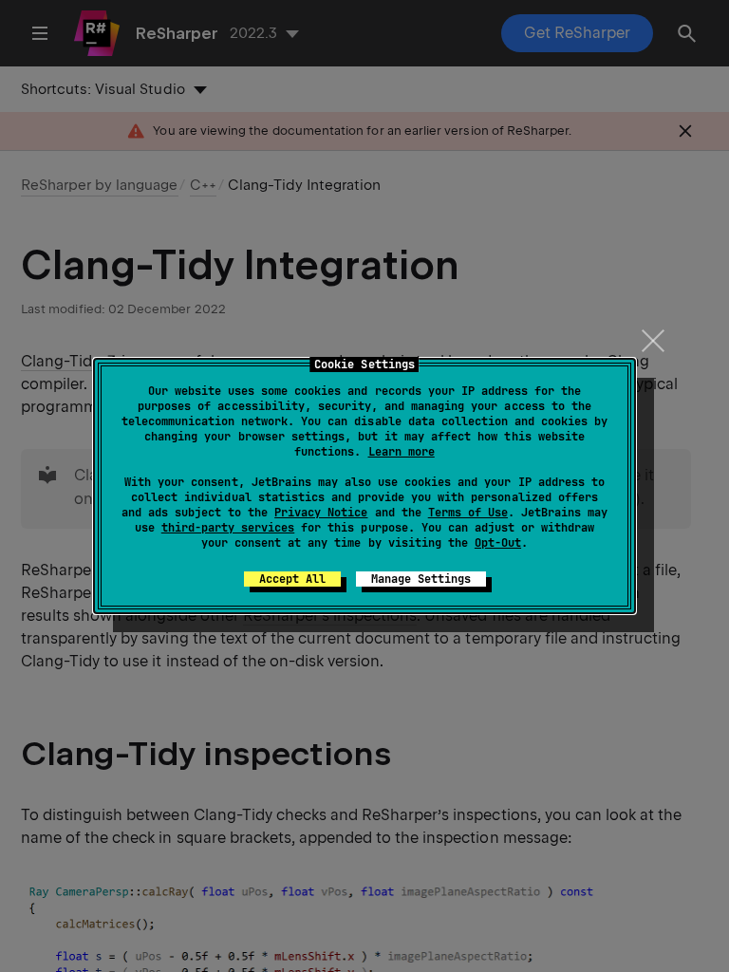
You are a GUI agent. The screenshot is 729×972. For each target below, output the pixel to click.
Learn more (401, 451)
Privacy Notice (320, 512)
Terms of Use (468, 512)
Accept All (292, 579)
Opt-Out (498, 543)
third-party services (227, 527)
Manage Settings (421, 579)
